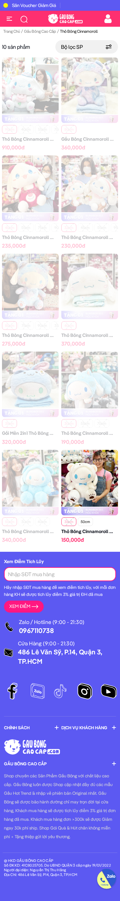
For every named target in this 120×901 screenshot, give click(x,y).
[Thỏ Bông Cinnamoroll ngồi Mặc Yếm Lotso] (30, 183)
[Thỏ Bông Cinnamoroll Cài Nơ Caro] (89, 183)
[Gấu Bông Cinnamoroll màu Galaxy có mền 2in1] (89, 85)
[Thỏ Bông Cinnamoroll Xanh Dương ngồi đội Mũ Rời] (30, 477)
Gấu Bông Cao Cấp (40, 31)
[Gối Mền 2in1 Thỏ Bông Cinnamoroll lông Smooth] (30, 379)
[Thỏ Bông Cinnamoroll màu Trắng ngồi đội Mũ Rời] (89, 477)
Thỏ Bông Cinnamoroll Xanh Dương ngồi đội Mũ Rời (55, 531)
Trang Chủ (11, 31)
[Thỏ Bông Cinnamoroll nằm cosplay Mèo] (89, 379)
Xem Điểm (19, 606)
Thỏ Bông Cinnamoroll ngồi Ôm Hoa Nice (45, 139)
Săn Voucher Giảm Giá (34, 5)
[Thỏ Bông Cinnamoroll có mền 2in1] (89, 281)
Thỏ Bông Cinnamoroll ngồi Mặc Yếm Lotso (47, 237)
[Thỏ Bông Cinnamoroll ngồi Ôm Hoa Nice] (30, 85)
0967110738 (36, 630)
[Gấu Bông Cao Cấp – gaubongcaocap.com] (65, 18)
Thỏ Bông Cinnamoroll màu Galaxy (38, 335)
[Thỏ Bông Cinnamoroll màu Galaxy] (30, 281)
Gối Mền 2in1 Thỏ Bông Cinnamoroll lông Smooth (53, 433)
